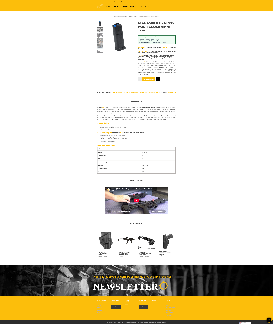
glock (169, 92)
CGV (167, 305)
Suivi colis (168, 310)
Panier (168, 1)
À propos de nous (170, 307)
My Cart (174, 1)
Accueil (108, 6)
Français (243, 322)
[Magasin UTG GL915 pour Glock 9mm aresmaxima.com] (119, 37)
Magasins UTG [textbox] (115, 307)
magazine (173, 92)
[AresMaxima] (100, 6)
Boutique (117, 6)
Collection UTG (123, 16)
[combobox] (116, 307)
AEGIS (140, 6)
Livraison (168, 314)
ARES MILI (146, 6)
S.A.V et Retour (169, 312)
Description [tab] (136, 102)
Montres (132, 6)
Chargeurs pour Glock (117, 92)
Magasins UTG (133, 16)
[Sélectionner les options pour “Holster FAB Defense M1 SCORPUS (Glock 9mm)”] (112, 254)
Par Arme (125, 6)
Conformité (169, 315)
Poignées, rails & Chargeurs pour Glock (150, 92)
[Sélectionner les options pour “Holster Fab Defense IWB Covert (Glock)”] (173, 254)
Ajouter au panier (149, 79)
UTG (144, 62)
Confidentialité (170, 309)
